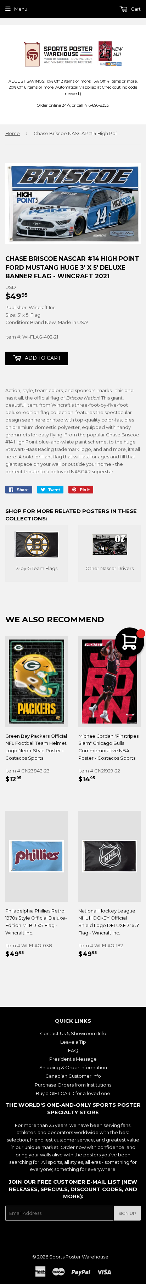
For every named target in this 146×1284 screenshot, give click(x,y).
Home (12, 133)
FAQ (73, 1050)
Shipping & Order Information (73, 1067)
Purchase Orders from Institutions (73, 1085)
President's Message (73, 1059)
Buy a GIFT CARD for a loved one (73, 1093)
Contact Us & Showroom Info (73, 1033)
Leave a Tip (73, 1042)
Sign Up (127, 1213)
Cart (135, 9)
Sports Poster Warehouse (78, 1257)
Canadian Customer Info (73, 1076)
